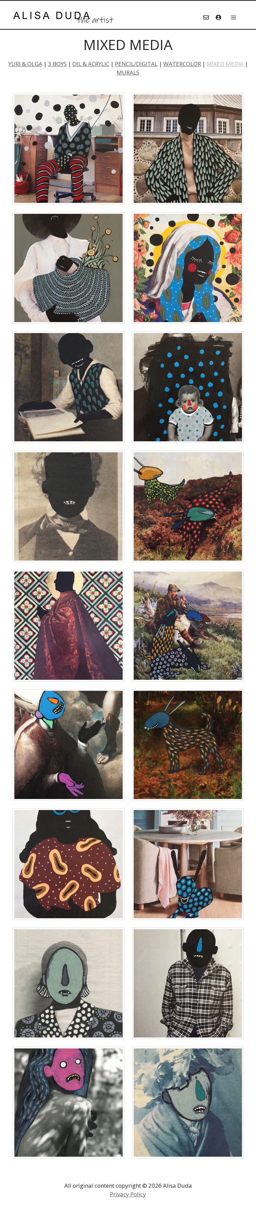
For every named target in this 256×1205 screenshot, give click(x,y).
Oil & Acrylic (90, 64)
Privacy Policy (128, 1194)
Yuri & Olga (25, 64)
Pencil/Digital (136, 64)
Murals (128, 72)
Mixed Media (225, 64)
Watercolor (182, 64)
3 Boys (57, 64)
